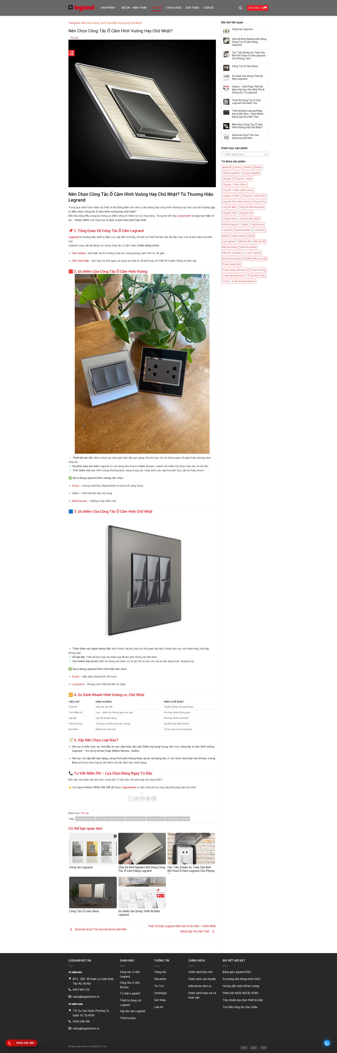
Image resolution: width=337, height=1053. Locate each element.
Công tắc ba (259, 201)
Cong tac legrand (250, 173)
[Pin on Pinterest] (148, 798)
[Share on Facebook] (130, 798)
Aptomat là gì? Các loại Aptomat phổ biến (100, 929)
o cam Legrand (253, 252)
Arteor (76, 485)
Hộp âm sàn (258, 224)
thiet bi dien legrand (232, 258)
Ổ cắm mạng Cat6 (231, 264)
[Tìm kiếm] (240, 8)
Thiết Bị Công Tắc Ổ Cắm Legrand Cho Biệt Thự (246, 102)
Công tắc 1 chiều (243, 178)
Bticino (258, 167)
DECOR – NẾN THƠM (134, 7)
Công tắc (227, 178)
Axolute (248, 167)
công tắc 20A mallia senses (236, 201)
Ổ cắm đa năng (258, 270)
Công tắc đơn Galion (249, 218)
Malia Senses (79, 501)
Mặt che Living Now (232, 252)
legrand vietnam (242, 230)
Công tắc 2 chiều (230, 195)
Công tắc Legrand (242, 29)
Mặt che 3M (259, 241)
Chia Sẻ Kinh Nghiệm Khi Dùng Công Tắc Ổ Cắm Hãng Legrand (249, 42)
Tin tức (156, 7)
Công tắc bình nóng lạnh (251, 207)
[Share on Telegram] (154, 798)
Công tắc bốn (229, 213)
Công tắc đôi (245, 213)
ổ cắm (225, 281)
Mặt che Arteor (229, 247)
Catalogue (173, 7)
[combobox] (245, 154)
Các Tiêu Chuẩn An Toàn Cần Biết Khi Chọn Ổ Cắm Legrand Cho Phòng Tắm (248, 55)
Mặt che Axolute (248, 247)
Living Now (78, 684)
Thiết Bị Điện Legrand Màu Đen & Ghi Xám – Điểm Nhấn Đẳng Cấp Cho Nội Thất (247, 113)
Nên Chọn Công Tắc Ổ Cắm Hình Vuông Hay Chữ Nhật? (247, 126)
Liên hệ (208, 7)
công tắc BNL (229, 207)
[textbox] (244, 154)
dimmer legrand (230, 224)
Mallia (225, 235)
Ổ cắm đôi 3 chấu (256, 275)
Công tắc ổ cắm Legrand (110, 818)
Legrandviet (184, 215)
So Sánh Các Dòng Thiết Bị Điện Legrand (247, 77)
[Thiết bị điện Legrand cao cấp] (82, 8)
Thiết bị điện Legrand (177, 818)
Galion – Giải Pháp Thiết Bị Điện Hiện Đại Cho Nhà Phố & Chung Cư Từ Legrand (248, 89)
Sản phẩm (107, 7)
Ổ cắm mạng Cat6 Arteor (234, 270)
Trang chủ (74, 23)
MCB (251, 235)
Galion (245, 224)
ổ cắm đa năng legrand (243, 281)
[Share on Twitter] (136, 798)
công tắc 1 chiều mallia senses (237, 190)
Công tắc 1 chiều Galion (234, 184)
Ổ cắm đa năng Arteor (233, 275)
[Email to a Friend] (142, 798)
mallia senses (239, 235)
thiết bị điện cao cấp (256, 258)
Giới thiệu (192, 7)
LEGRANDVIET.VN (97, 1046)
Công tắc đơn (229, 218)
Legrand (226, 230)
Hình (78, 253)
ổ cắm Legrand (155, 818)
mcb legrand (228, 241)
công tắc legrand (85, 818)
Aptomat (226, 167)
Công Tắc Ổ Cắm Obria (245, 66)
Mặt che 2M (244, 241)
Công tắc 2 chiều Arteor (254, 195)
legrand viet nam (135, 818)
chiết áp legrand (230, 173)
